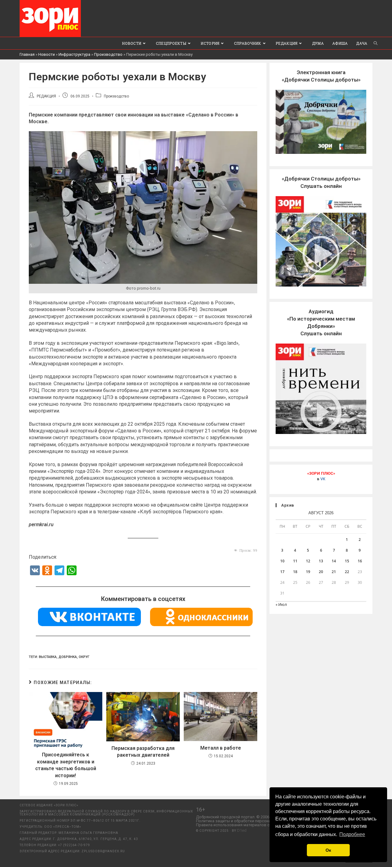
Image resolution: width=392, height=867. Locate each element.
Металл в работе (220, 748)
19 (308, 571)
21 (334, 571)
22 (347, 571)
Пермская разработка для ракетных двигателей (143, 751)
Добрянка (67, 657)
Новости (46, 54)
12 (308, 561)
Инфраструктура (74, 54)
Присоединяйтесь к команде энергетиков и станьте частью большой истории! (65, 765)
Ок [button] (328, 850)
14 (334, 561)
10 (282, 561)
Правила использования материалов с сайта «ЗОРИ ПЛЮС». (252, 825)
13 (321, 561)
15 (347, 561)
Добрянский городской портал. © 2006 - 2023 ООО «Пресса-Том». (257, 817)
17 (282, 571)
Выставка (48, 657)
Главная (27, 54)
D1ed (242, 830)
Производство (108, 54)
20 (321, 571)
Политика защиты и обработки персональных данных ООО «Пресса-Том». (265, 821)
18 (295, 571)
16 (360, 561)
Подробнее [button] (352, 834)
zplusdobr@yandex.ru (103, 851)
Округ (84, 657)
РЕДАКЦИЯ (46, 96)
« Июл (281, 604)
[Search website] (375, 43)
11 (295, 561)
